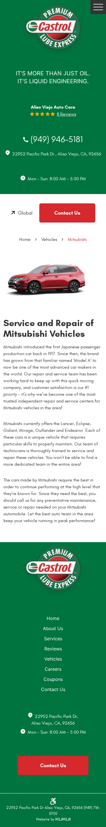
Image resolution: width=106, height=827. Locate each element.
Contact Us (67, 213)
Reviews (53, 649)
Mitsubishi (77, 239)
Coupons (53, 679)
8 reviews (66, 114)
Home (25, 239)
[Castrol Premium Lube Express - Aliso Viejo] (53, 31)
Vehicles (49, 239)
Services (53, 638)
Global (25, 213)
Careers (53, 669)
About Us (53, 628)
